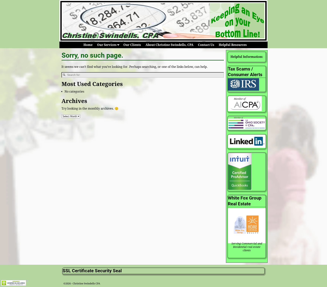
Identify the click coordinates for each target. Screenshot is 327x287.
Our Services (107, 45)
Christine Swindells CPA (86, 283)
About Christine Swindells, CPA (169, 45)
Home (88, 45)
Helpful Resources (233, 45)
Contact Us (206, 45)
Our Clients (132, 45)
